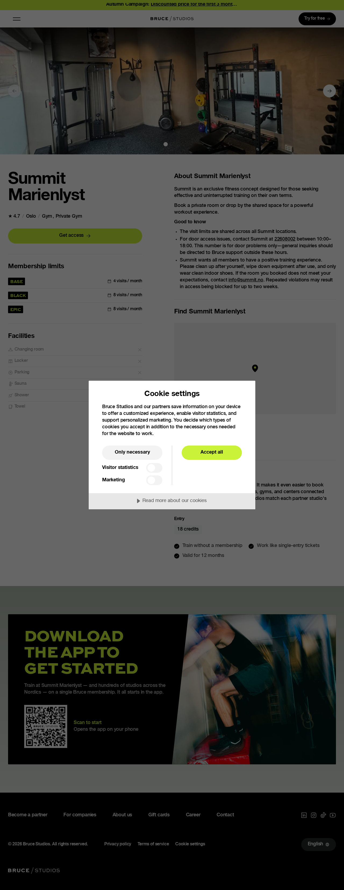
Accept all (211, 452)
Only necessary (132, 452)
